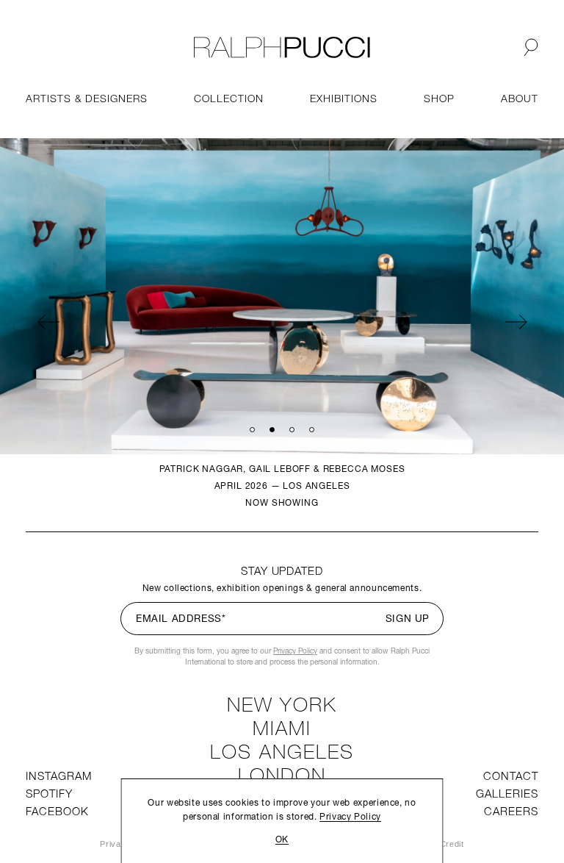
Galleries (507, 795)
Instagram (59, 777)
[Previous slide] (47, 321)
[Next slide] (516, 321)
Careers (511, 812)
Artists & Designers (87, 99)
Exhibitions (343, 99)
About (519, 99)
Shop (439, 99)
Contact (510, 777)
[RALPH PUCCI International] (282, 47)
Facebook (57, 812)
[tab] (252, 429)
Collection (228, 99)
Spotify (49, 795)
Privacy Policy (295, 652)
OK (282, 840)
